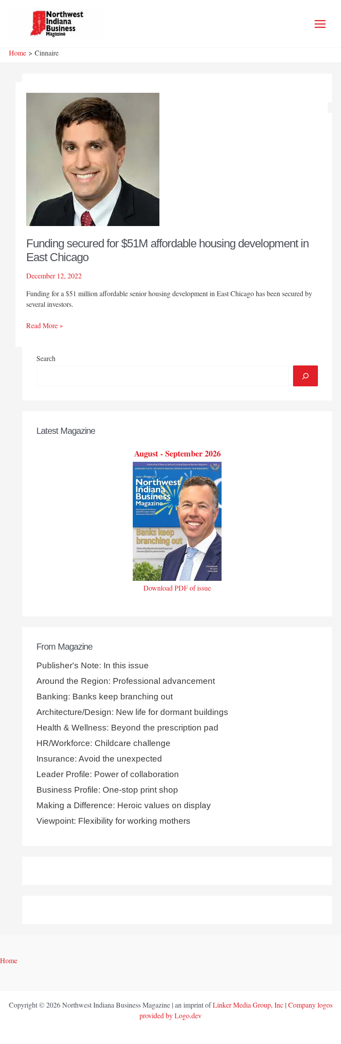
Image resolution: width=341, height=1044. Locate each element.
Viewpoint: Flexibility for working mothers (113, 821)
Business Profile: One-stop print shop (107, 789)
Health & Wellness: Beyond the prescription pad (127, 727)
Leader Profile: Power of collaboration (107, 774)
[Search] (305, 375)
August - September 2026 (177, 453)
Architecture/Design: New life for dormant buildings (132, 712)
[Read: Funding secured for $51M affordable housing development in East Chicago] (92, 158)
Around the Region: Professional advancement (125, 681)
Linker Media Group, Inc (248, 1004)
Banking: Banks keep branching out (104, 696)
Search (46, 358)
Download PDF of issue (177, 587)
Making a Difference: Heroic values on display (123, 805)
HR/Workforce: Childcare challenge (103, 743)
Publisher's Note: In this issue (92, 665)
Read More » (44, 325)
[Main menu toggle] (320, 24)
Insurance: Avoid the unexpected (99, 758)
